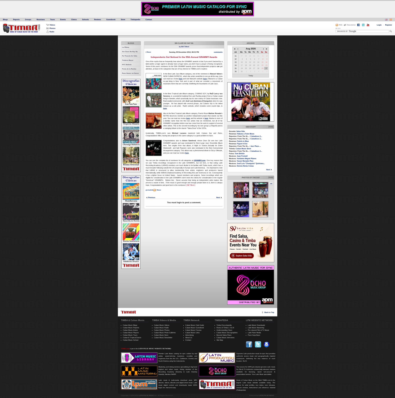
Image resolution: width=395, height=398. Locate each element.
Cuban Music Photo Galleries (165, 333)
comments (218, 52)
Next (268, 170)
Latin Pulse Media (254, 333)
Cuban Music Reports (131, 328)
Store (123, 19)
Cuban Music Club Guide (194, 325)
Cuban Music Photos (162, 330)
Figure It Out (242, 144)
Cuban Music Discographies (227, 333)
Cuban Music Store (243, 149)
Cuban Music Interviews (225, 337)
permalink (149, 190)
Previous (151, 197)
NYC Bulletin (126, 64)
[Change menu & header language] (386, 20)
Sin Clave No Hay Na (130, 51)
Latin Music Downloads (256, 325)
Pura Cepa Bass (254, 335)
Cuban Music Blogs (130, 325)
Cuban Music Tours (130, 335)
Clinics (74, 19)
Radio (52, 32)
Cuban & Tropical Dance (132, 337)
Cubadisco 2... (256, 136)
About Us (188, 337)
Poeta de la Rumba (129, 69)
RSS (340, 25)
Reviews (97, 19)
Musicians (41, 19)
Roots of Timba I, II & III (225, 328)
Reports (16, 19)
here (165, 108)
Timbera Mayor (127, 60)
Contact (149, 19)
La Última (125, 47)
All (271, 183)
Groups (28, 19)
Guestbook (110, 19)
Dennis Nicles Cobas (245, 166)
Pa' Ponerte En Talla (129, 56)
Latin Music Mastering (256, 328)
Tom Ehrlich (240, 153)
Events (63, 19)
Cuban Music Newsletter (163, 337)
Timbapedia (135, 19)
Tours (52, 19)
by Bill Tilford (184, 46)
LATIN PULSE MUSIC (146, 395)
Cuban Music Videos (161, 325)
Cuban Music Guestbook (194, 328)
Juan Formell (242, 156)
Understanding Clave (224, 330)
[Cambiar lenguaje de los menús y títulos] (390, 20)
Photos (52, 28)
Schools (85, 19)
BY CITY (338, 28)
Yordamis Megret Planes (246, 158)
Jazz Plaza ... (255, 146)
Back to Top (269, 312)
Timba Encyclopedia (224, 325)
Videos (52, 25)
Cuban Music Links (192, 333)
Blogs (5, 19)
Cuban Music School (130, 340)
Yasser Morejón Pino (245, 161)
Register (388, 25)
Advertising (189, 335)
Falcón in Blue (243, 141)
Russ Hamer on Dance (130, 73)
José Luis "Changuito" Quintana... (251, 163)
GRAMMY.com (200, 160)
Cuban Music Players (131, 333)
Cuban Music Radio (161, 328)
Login (379, 25)
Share (149, 52)
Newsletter (351, 25)
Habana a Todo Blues (245, 134)
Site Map (219, 340)
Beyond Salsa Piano (223, 335)
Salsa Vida (240, 131)
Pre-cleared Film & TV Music (258, 330)
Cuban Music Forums (193, 330)
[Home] (128, 312)
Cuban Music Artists (130, 330)
